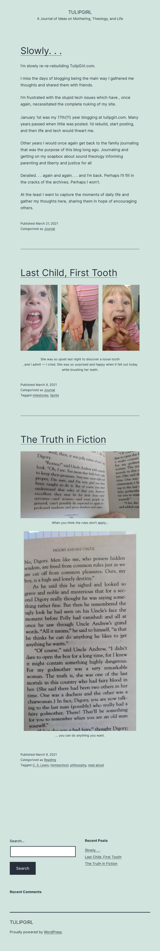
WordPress (53, 932)
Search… (17, 841)
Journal (49, 229)
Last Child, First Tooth (68, 272)
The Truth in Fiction (63, 439)
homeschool (59, 765)
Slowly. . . (41, 50)
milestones (40, 395)
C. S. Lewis (41, 765)
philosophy (78, 765)
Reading (50, 760)
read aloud (96, 765)
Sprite (54, 395)
